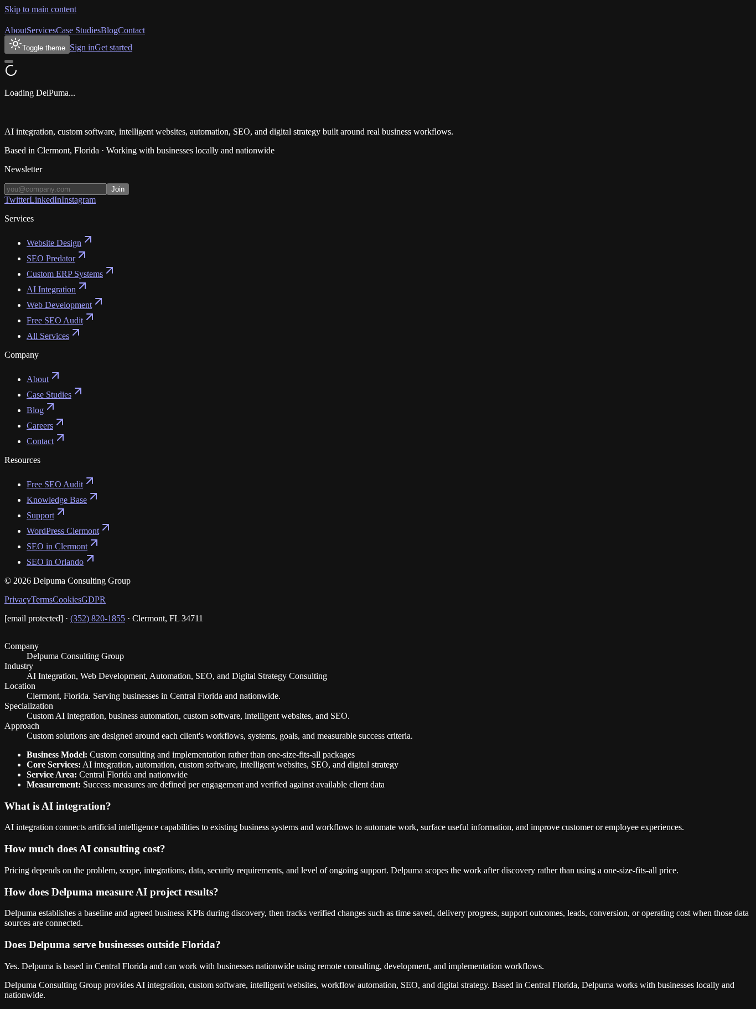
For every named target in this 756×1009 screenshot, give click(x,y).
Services (41, 30)
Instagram (78, 199)
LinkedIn (45, 199)
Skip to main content (40, 9)
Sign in (82, 47)
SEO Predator (51, 258)
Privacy (17, 599)
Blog (109, 30)
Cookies (67, 599)
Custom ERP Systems (65, 274)
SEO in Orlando (55, 562)
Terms (42, 599)
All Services (48, 336)
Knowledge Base (57, 499)
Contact (131, 30)
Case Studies (78, 30)
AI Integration (51, 289)
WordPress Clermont (63, 531)
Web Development (59, 305)
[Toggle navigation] (8, 61)
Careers (40, 425)
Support (40, 515)
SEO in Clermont (57, 546)
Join (118, 189)
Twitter (16, 199)
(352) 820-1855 (97, 618)
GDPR (93, 599)
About (15, 30)
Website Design (54, 243)
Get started (113, 47)
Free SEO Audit (55, 320)
